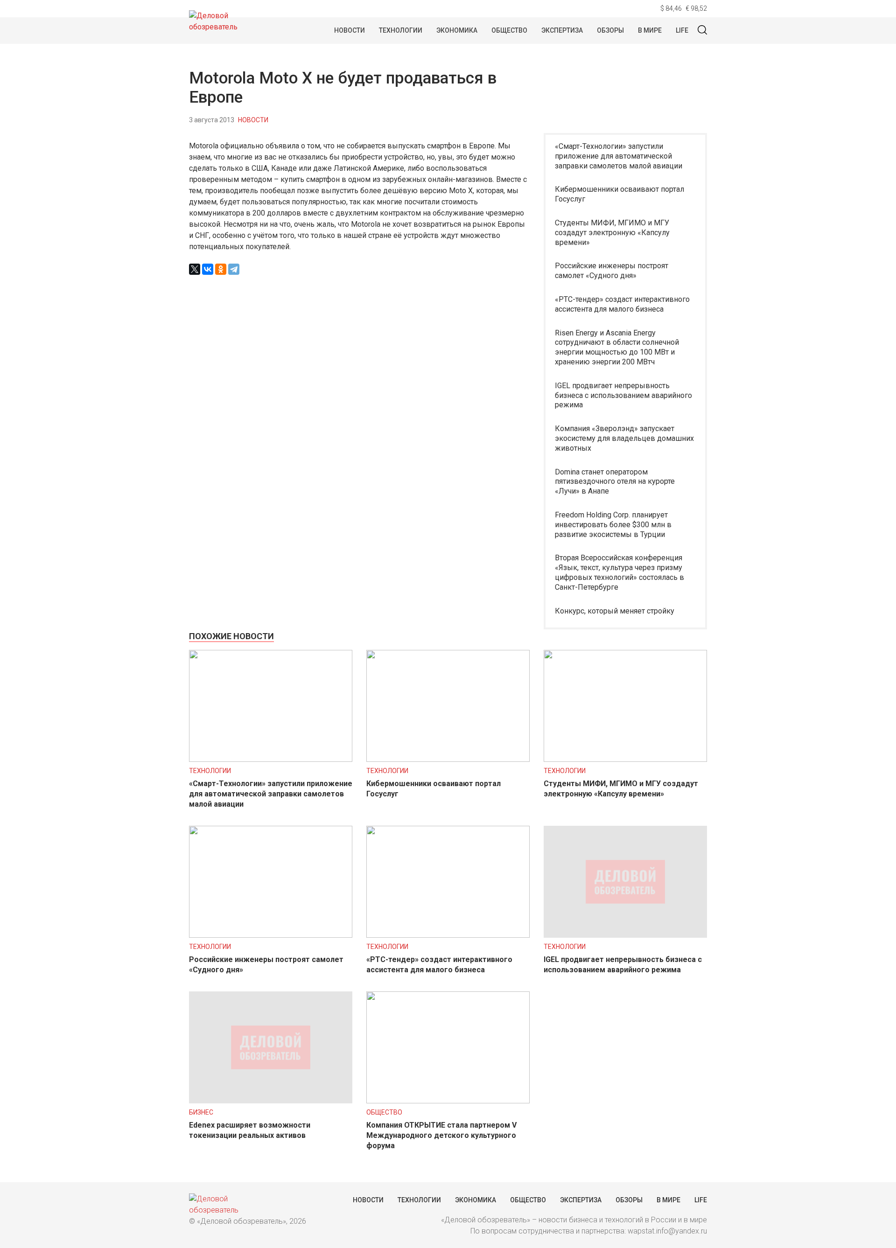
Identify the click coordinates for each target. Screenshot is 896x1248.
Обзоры (610, 30)
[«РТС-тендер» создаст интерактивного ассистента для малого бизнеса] (448, 935)
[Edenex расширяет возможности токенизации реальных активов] (270, 1100)
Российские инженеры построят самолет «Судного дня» (611, 270)
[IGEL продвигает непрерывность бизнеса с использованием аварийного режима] (625, 935)
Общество (509, 30)
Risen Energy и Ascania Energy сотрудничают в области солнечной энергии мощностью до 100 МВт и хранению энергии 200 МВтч (617, 347)
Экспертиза (562, 30)
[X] (194, 269)
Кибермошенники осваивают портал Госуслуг (619, 194)
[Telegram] (233, 269)
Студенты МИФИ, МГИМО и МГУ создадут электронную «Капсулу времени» (612, 232)
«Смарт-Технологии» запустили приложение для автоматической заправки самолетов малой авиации (618, 156)
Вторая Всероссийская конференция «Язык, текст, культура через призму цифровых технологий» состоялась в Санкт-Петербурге (619, 572)
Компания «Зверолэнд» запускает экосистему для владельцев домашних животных (624, 438)
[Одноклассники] (220, 269)
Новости (349, 30)
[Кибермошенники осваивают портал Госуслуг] (448, 759)
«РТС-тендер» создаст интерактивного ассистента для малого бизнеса (622, 304)
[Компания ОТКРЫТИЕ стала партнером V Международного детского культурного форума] (448, 1100)
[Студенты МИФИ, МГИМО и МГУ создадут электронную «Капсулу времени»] (625, 759)
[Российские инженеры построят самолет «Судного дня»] (270, 935)
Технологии (400, 30)
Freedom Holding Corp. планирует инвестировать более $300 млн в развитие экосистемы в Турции (613, 524)
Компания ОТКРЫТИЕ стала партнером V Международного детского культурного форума (441, 1135)
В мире (650, 30)
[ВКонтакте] (207, 269)
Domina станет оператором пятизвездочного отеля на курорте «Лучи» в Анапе (615, 481)
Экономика (456, 30)
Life (682, 30)
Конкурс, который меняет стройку (614, 611)
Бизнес (201, 1112)
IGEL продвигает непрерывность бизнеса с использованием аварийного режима (623, 395)
